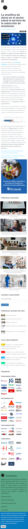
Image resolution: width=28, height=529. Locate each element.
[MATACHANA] (4, 428)
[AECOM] (19, 434)
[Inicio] (5, 7)
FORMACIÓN (4, 506)
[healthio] (19, 448)
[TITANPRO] (11, 431)
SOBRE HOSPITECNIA (6, 496)
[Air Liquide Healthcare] (4, 381)
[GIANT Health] (4, 463)
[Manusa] (19, 414)
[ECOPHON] (4, 410)
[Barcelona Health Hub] (4, 458)
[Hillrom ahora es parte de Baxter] (19, 385)
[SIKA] (11, 402)
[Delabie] (4, 390)
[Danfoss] (4, 417)
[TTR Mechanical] (4, 431)
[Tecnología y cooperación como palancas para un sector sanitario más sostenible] (14, 281)
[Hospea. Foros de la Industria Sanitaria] (4, 448)
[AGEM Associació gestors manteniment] (11, 442)
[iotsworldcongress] (11, 454)
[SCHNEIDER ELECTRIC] (11, 385)
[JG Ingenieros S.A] (11, 381)
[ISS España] (11, 414)
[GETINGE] (19, 428)
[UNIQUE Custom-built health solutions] (11, 458)
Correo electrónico (6, 298)
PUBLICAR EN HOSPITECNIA (7, 500)
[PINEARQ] (18, 381)
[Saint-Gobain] (19, 387)
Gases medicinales (6, 36)
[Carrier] (4, 387)
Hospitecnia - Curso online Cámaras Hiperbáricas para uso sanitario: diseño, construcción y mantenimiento (12, 346)
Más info (14, 523)
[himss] (19, 442)
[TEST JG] (11, 428)
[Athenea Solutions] (11, 463)
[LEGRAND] (4, 393)
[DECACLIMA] (4, 414)
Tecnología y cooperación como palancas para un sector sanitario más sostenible (14, 289)
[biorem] (11, 448)
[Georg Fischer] (11, 417)
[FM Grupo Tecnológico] (4, 407)
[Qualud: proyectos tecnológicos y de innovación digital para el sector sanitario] (4, 420)
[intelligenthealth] (4, 454)
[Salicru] (19, 420)
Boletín (17, 295)
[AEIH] (4, 442)
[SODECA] (19, 410)
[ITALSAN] (4, 385)
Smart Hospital (5, 38)
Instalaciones (5, 34)
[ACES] (19, 458)
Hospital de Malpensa (11, 315)
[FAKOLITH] (11, 420)
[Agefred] (11, 387)
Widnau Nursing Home (11, 322)
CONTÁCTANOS (4, 510)
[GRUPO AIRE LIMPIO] (4, 402)
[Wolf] (4, 434)
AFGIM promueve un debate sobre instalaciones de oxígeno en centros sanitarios (14, 216)
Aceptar (3, 526)
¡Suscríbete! (5, 304)
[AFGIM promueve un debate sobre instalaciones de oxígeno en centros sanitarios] (14, 207)
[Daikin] (19, 402)
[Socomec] (11, 410)
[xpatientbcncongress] (19, 454)
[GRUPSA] (19, 407)
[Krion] (11, 407)
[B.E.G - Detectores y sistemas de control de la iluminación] (11, 390)
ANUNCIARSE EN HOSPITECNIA (8, 503)
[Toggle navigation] (2, 1)
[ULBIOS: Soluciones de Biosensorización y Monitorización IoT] (19, 431)
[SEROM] (19, 390)
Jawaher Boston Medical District (13, 319)
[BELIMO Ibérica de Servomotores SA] (11, 434)
